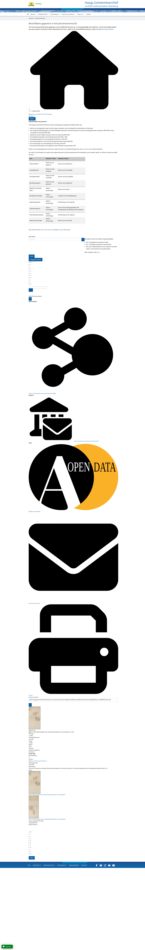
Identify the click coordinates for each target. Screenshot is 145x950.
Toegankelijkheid (74, 865)
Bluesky (101, 865)
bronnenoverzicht (107, 29)
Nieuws (33, 14)
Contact (88, 14)
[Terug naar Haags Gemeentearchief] (35, 4)
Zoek (31, 256)
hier (99, 252)
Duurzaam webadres (33, 697)
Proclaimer (36, 865)
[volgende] (30, 284)
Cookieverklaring (48, 865)
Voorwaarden (61, 865)
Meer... (32, 119)
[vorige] (30, 262)
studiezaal (86, 149)
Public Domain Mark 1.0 (40, 761)
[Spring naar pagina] (31, 290)
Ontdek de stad (42, 14)
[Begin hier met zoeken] (74, 109)
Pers (29, 865)
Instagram (105, 865)
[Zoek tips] (83, 239)
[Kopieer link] (30, 705)
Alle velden (32, 237)
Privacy (83, 865)
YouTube (109, 865)
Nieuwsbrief (113, 865)
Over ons (80, 14)
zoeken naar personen (46, 230)
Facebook (96, 865)
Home (28, 14)
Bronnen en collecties (68, 14)
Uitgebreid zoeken (35, 260)
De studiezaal (54, 14)
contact (60, 230)
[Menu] (30, 299)
